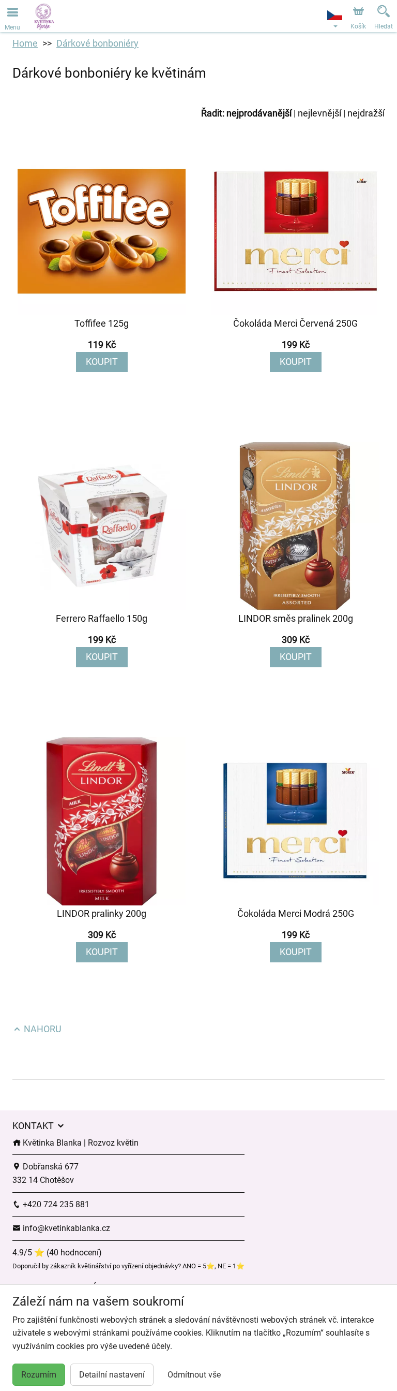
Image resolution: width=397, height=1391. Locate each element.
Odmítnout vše (194, 1375)
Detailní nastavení (112, 1375)
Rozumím (38, 1375)
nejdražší (366, 113)
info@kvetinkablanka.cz (65, 1228)
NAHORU (42, 1028)
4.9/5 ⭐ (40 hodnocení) (57, 1252)
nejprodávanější (259, 113)
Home (25, 43)
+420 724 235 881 (55, 1204)
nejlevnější (319, 113)
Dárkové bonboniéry (97, 43)
